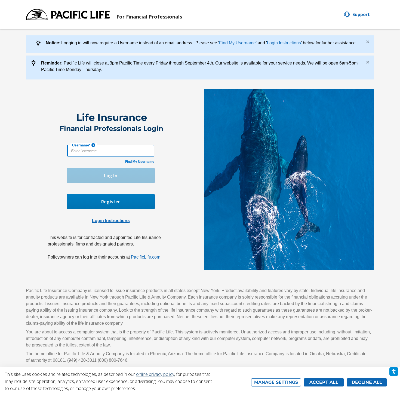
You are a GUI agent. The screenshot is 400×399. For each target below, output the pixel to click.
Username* (81, 145)
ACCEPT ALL (323, 382)
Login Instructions (284, 43)
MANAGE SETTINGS (276, 382)
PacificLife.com (145, 257)
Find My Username (237, 43)
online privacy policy (155, 374)
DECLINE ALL (367, 382)
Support (361, 14)
